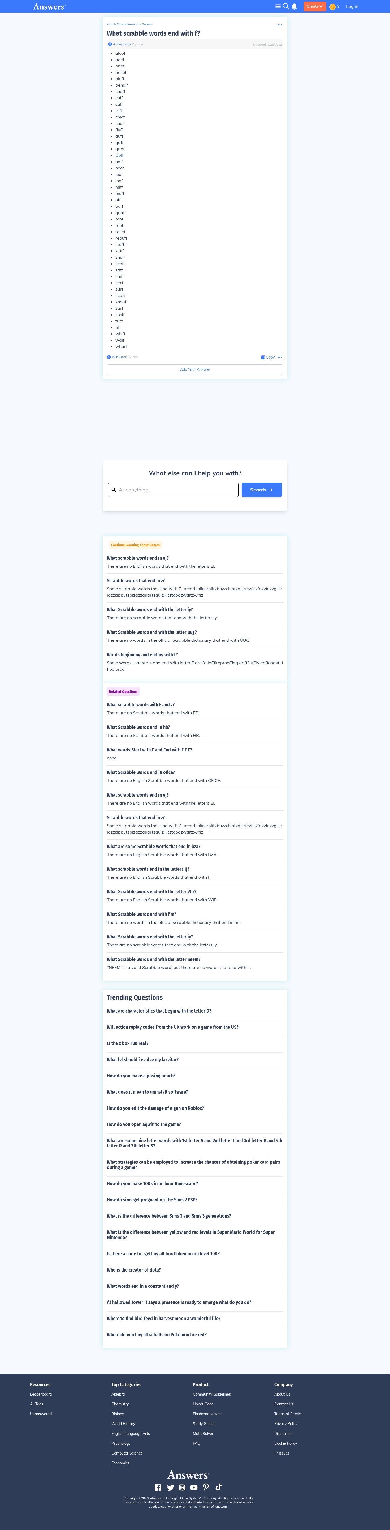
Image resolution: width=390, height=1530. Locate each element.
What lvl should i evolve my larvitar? (143, 1059)
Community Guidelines (212, 1394)
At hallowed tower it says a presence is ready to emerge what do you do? (179, 1302)
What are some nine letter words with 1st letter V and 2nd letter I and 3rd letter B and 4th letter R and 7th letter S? (194, 1143)
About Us (282, 1394)
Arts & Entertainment (122, 24)
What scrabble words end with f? (153, 33)
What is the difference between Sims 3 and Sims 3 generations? (169, 1216)
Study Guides (204, 1423)
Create (313, 6)
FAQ (196, 1443)
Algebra (118, 1394)
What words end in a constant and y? (143, 1286)
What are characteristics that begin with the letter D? (159, 1011)
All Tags (36, 1404)
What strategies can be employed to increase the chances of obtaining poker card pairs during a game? (193, 1164)
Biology (117, 1414)
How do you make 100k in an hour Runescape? (152, 1184)
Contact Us (283, 1404)
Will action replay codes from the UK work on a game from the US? (173, 1027)
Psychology (121, 1443)
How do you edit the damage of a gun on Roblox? (155, 1108)
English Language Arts (130, 1433)
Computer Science (127, 1453)
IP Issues (282, 1453)
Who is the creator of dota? (134, 1270)
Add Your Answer (195, 369)
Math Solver (203, 1433)
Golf (119, 155)
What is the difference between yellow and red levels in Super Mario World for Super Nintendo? (191, 1234)
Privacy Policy (285, 1423)
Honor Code (203, 1404)
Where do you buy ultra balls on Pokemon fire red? (157, 1335)
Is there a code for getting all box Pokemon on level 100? (163, 1254)
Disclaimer (283, 1433)
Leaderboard (41, 1394)
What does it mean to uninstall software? (147, 1092)
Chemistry (120, 1404)
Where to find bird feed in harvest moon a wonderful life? (163, 1318)
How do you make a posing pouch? (141, 1076)
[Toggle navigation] (278, 6)
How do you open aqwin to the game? (144, 1124)
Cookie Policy (285, 1443)
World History (123, 1423)
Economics (120, 1463)
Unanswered (41, 1414)
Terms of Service (288, 1414)
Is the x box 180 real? (127, 1043)
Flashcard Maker (207, 1414)
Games (147, 24)
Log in (352, 6)
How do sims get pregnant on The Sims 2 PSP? (152, 1200)
